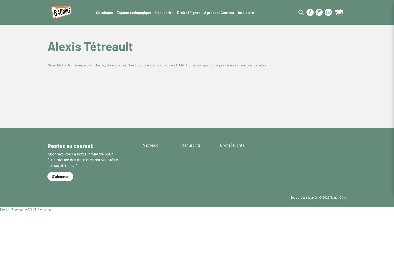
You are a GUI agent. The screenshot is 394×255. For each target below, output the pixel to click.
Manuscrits (191, 144)
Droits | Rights (232, 144)
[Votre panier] (339, 12)
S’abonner (60, 176)
